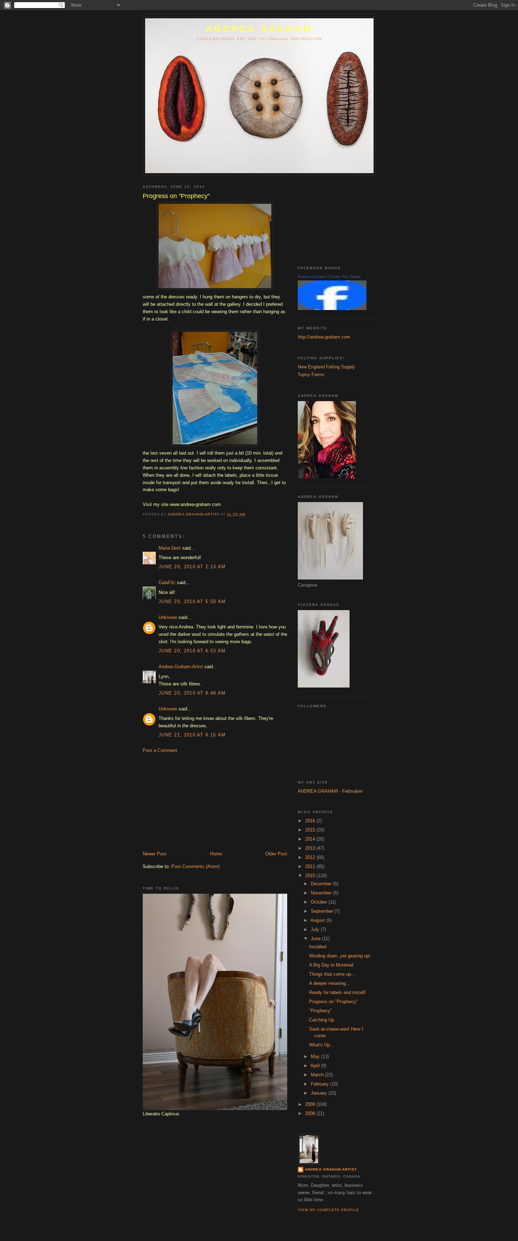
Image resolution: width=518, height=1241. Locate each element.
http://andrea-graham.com (324, 337)
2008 (310, 1113)
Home (216, 853)
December (322, 883)
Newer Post (154, 853)
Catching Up (321, 1019)
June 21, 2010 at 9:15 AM (192, 734)
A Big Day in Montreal (331, 965)
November (322, 892)
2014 (310, 839)
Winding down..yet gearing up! (339, 955)
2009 (310, 1104)
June (316, 938)
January (319, 1093)
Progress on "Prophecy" (333, 1001)
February (320, 1084)
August (318, 920)
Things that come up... (332, 974)
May (316, 1056)
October (319, 902)
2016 (310, 820)
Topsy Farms (311, 374)
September (322, 911)
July (316, 929)
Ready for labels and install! (337, 992)
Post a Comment (160, 750)
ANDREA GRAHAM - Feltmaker (330, 791)
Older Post (276, 853)
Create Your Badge (344, 276)
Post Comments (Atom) (195, 866)
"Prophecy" (320, 1010)
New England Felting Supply (326, 366)
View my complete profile (328, 1210)
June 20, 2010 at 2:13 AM (192, 566)
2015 (310, 829)
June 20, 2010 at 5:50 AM (192, 601)
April (315, 1065)
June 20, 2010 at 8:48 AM (192, 693)
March (318, 1074)
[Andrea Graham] (332, 308)
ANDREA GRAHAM (259, 29)
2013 (310, 848)
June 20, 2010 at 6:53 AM (192, 650)
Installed (317, 946)
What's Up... (321, 1044)
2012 (310, 857)
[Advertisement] (195, 802)
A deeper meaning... (329, 983)
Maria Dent (170, 548)
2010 (310, 875)
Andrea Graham (311, 276)
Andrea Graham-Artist (181, 666)
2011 (310, 866)
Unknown (168, 617)
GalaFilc (167, 582)
